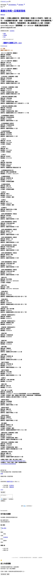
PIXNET (16, 557)
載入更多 (3, 492)
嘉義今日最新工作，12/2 (12, 43)
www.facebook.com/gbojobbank (8, 463)
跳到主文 (3, 14)
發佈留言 (3, 500)
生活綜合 (12, 30)
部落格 (5, 35)
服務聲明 (40, 557)
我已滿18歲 (3, 574)
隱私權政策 (35, 557)
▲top (2, 489)
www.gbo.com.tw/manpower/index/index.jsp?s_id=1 (13, 460)
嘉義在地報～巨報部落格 (13, 11)
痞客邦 (8, 481)
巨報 (2, 473)
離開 (8, 574)
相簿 (4, 33)
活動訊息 (11, 487)
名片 (4, 37)
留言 (11, 481)
